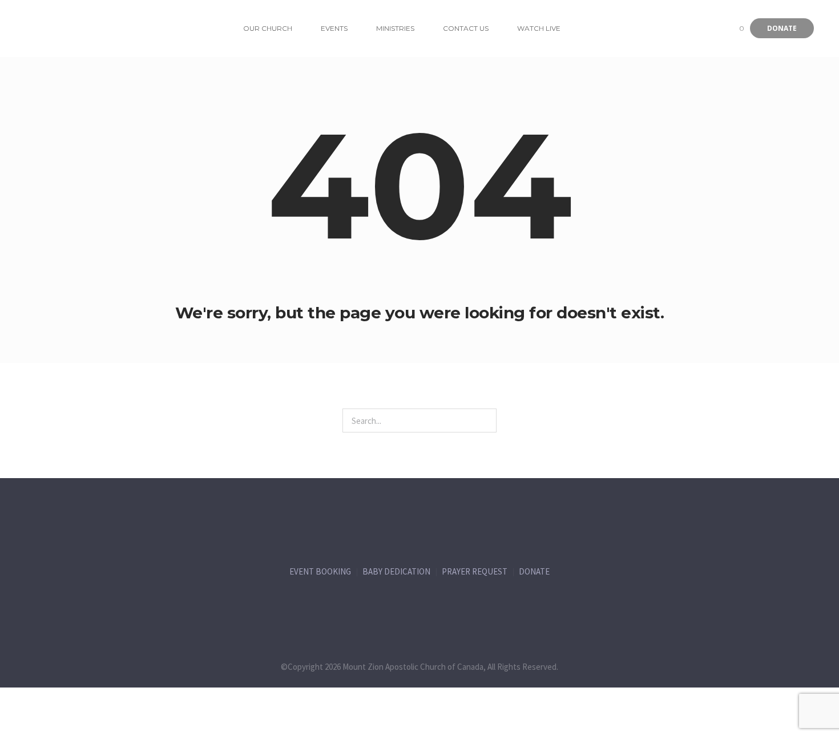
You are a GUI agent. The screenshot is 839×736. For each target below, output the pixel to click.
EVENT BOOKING (320, 571)
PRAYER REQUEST (474, 571)
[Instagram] (443, 606)
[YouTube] (490, 606)
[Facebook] (348, 606)
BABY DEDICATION (396, 571)
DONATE (534, 571)
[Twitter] (396, 606)
